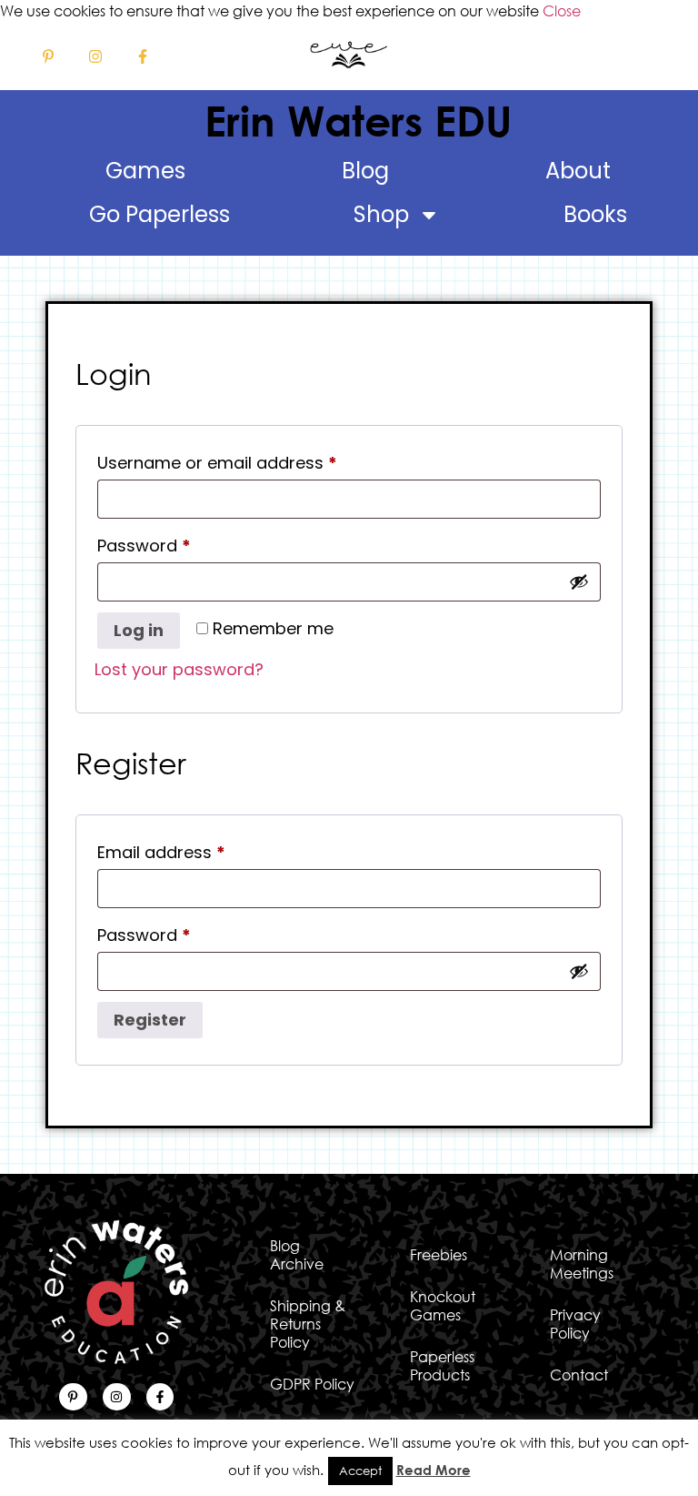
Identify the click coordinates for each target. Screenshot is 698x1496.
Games (145, 171)
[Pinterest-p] (48, 56)
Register (150, 1019)
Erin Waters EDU (358, 120)
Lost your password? (179, 669)
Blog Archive (297, 1255)
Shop (381, 214)
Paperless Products (442, 1366)
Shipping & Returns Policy (307, 1324)
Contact (579, 1375)
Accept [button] (360, 1470)
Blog (365, 171)
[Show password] (579, 581)
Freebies (438, 1255)
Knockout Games (442, 1306)
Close (562, 11)
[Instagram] (95, 56)
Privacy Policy (575, 1324)
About (578, 171)
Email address (196, 850)
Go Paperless (159, 214)
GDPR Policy (312, 1384)
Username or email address (252, 460)
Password (179, 543)
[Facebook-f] (142, 56)
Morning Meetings (581, 1264)
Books (595, 214)
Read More (433, 1469)
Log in (139, 630)
